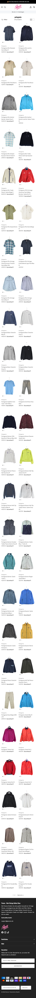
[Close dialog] (34, 489)
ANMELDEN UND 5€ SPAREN (24, 501)
